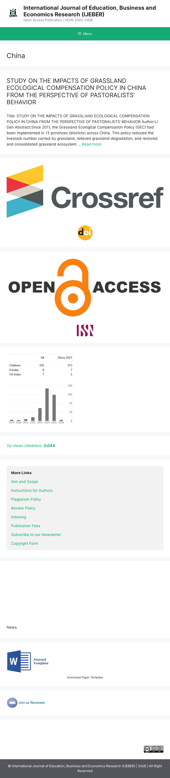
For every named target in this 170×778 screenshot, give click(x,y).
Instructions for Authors (32, 490)
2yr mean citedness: (31, 445)
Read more (91, 144)
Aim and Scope (24, 481)
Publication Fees (25, 526)
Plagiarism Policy (26, 499)
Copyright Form (24, 543)
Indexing (18, 517)
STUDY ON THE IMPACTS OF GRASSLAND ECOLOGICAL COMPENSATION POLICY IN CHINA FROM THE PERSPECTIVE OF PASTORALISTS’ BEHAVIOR (76, 91)
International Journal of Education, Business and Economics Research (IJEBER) (89, 11)
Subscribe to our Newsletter (36, 534)
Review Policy (23, 508)
